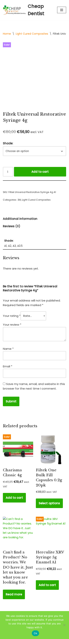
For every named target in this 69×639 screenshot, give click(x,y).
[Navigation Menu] (61, 10)
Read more (14, 594)
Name (8, 349)
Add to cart (40, 172)
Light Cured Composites (32, 34)
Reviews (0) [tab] (11, 226)
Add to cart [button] (14, 498)
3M (19, 199)
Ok (35, 633)
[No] (64, 625)
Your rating (12, 316)
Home (7, 34)
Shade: (8, 143)
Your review (12, 325)
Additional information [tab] (20, 219)
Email (7, 366)
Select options (49, 503)
